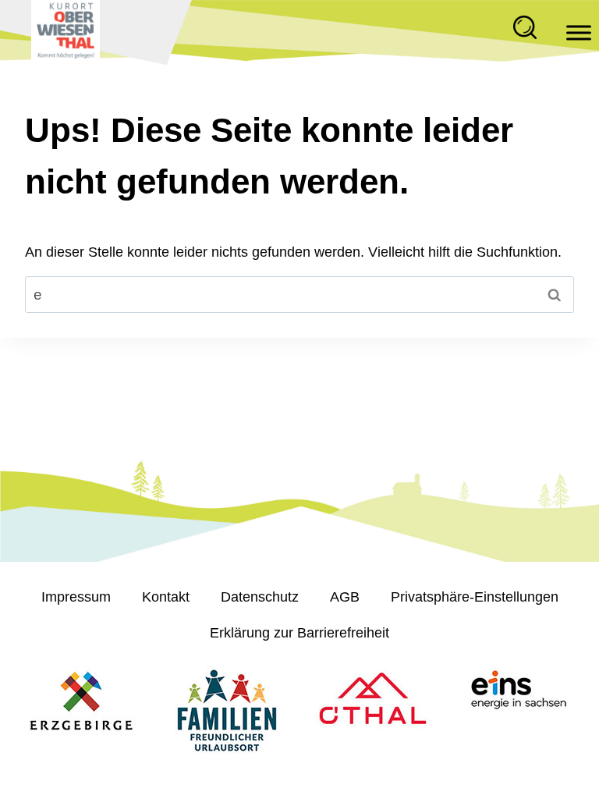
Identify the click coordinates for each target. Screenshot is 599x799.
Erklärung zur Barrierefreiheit (299, 633)
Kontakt (166, 597)
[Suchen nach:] (299, 295)
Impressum (76, 597)
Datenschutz (260, 597)
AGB (345, 597)
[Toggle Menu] (578, 33)
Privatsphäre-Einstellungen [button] (474, 597)
